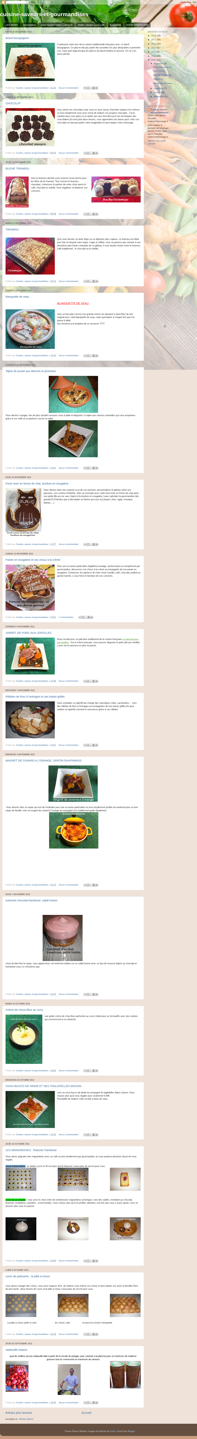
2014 (154, 52)
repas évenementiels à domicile (56, 25)
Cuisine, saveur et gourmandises (160, 111)
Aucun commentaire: (69, 88)
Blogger (131, 1431)
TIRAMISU (12, 229)
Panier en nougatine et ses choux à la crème (33, 559)
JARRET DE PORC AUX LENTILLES (28, 632)
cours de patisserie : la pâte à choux (28, 1276)
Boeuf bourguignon (17, 38)
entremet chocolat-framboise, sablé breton (31, 900)
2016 (154, 44)
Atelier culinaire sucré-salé (91, 25)
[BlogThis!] (87, 88)
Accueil (86, 1412)
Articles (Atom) (26, 1419)
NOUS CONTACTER (137, 25)
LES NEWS (12, 25)
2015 (154, 48)
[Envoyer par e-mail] (84, 88)
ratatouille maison (16, 1349)
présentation (29, 25)
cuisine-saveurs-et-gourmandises (44, 14)
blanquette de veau (17, 296)
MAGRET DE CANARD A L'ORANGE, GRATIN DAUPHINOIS (43, 760)
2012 (154, 60)
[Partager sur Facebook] (93, 88)
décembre (159, 63)
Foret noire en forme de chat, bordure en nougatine (37, 483)
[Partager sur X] (90, 88)
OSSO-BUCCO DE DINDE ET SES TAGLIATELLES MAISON (43, 1086)
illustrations (115, 25)
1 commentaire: (66, 617)
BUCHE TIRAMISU (17, 168)
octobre (158, 92)
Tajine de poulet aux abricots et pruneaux (31, 371)
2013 (154, 56)
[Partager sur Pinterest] (96, 88)
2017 (154, 40)
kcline (113, 1431)
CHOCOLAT (13, 103)
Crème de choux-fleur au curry (24, 1009)
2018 (154, 36)
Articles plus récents (18, 1412)
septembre (159, 96)
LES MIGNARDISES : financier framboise (31, 1150)
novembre (159, 88)
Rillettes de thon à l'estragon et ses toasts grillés (35, 696)
